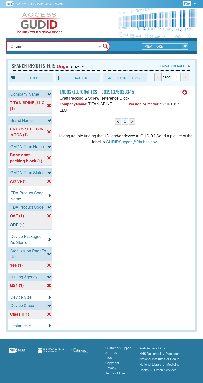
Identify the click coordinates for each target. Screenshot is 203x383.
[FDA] (187, 3)
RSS (108, 357)
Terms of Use (115, 373)
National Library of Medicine (40, 3)
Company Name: (73, 104)
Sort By (81, 78)
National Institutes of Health (159, 359)
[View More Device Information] (184, 92)
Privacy (110, 367)
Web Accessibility (152, 348)
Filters (34, 78)
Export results (173, 65)
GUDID (39, 23)
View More (154, 46)
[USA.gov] (84, 353)
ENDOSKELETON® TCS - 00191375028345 (97, 92)
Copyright (112, 362)
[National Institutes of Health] (11, 3)
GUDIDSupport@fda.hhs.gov (131, 142)
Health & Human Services (158, 369)
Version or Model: (144, 104)
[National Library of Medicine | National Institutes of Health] (17, 353)
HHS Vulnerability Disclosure (159, 353)
